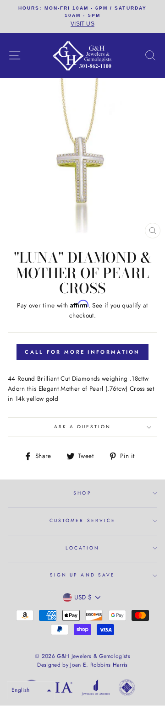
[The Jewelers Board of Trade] (127, 689)
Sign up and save (82, 574)
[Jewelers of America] (96, 689)
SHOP (82, 493)
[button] (31, 690)
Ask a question (82, 426)
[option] (82, 16)
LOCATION (82, 547)
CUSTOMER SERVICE (83, 520)
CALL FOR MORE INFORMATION (82, 352)
